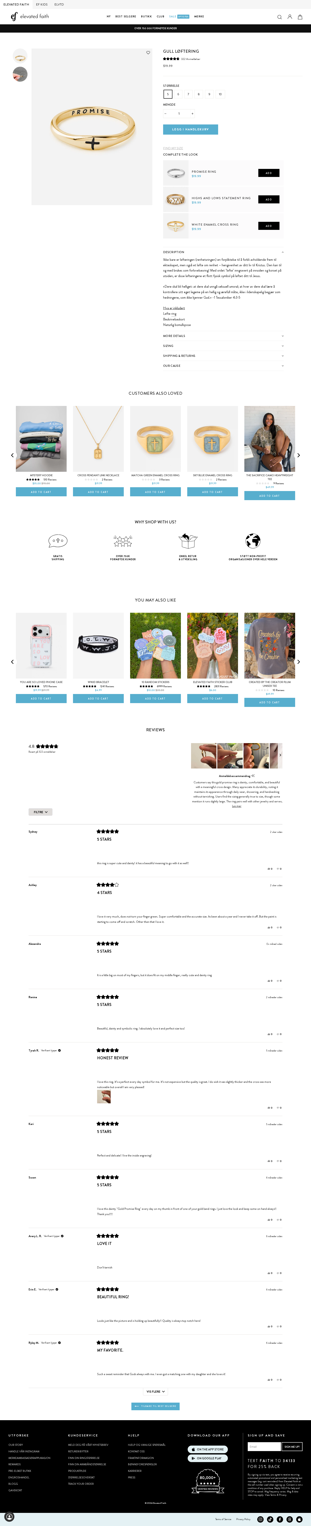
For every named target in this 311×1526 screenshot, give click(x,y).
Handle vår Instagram (23, 1451)
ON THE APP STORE (210, 1449)
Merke (199, 16)
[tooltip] (253, 775)
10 (220, 94)
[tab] (223, 252)
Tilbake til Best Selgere (158, 1406)
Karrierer (135, 1471)
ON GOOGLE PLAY (209, 1458)
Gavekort (15, 1490)
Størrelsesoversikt (81, 1477)
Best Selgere (126, 16)
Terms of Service (223, 1519)
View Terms (270, 1495)
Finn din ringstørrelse (84, 1458)
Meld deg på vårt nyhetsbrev (88, 1445)
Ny (109, 16)
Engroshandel (18, 1477)
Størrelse (171, 86)
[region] (236, 756)
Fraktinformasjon (141, 1458)
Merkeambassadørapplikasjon (29, 1458)
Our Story (15, 1445)
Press (131, 1477)
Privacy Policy (243, 1519)
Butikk (146, 16)
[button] (181, 59)
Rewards (14, 1464)
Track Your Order (81, 1484)
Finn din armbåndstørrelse (87, 1464)
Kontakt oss (136, 1451)
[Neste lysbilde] (280, 756)
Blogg (13, 1484)
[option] (155, 28)
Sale (179, 16)
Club (160, 16)
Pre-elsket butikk (19, 1471)
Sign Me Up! (292, 1447)
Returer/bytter (78, 1451)
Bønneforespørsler (142, 1464)
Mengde (169, 105)
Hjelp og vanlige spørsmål (147, 1445)
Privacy (282, 1495)
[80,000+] (207, 1492)
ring (173, 313)
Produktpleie (77, 1471)
